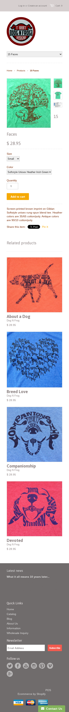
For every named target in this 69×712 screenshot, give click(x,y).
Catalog (11, 614)
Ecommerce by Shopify (32, 693)
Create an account (37, 5)
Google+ (10, 674)
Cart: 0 (59, 5)
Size (9, 153)
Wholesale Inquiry (17, 633)
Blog (9, 618)
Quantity (12, 180)
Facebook (18, 666)
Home (10, 609)
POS (48, 690)
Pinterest (42, 666)
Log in (21, 5)
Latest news (15, 570)
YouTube (26, 666)
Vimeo (50, 666)
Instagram (34, 666)
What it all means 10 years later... (28, 576)
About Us (12, 623)
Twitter (10, 666)
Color (10, 167)
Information (14, 628)
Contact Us (53, 708)
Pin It (45, 226)
